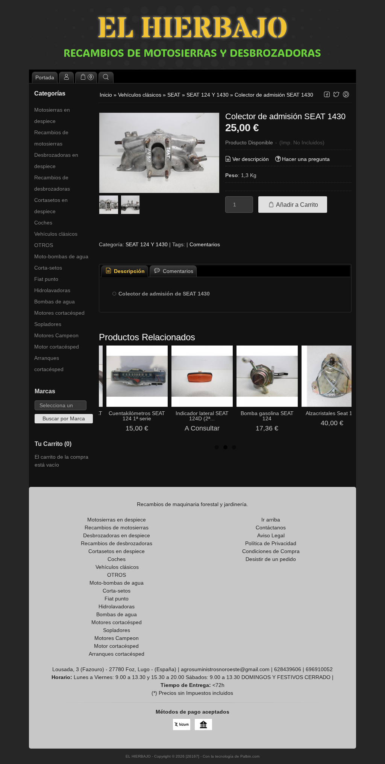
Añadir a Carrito (296, 204)
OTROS (43, 245)
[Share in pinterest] (346, 94)
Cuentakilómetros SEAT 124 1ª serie (137, 415)
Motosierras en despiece (52, 115)
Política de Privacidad (270, 543)
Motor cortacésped (56, 347)
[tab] (125, 271)
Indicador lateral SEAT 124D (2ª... (202, 415)
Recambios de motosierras (51, 138)
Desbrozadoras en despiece (56, 160)
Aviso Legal (271, 535)
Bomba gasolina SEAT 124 (267, 415)
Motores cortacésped (59, 313)
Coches (43, 223)
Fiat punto (46, 279)
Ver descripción (250, 159)
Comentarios (204, 244)
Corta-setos (48, 268)
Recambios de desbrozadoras (52, 183)
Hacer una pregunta (306, 159)
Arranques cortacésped (49, 363)
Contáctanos (271, 527)
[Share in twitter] (336, 94)
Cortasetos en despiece (51, 205)
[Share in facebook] (327, 94)
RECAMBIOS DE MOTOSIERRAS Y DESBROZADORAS (192, 52)
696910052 (319, 669)
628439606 (287, 669)
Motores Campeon (56, 335)
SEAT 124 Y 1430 (147, 244)
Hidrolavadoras (52, 290)
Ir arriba (270, 520)
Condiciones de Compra (271, 551)
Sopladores (47, 324)
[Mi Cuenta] (66, 77)
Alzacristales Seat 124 (332, 413)
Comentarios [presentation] (177, 271)
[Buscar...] (106, 77)
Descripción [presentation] (128, 271)
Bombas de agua (54, 302)
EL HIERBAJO (192, 29)
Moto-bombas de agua (61, 256)
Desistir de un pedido (271, 559)
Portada (44, 77)
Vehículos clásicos (55, 234)
